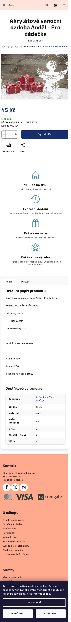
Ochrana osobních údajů (16, 554)
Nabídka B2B (9, 528)
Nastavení (34, 602)
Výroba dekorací (12, 577)
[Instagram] (24, 487)
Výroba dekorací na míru (16, 546)
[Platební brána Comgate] (32, 497)
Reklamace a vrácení (14, 541)
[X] (15, 487)
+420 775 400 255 (12, 476)
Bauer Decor (35, 40)
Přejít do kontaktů (13, 480)
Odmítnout (18, 613)
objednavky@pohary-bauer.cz (19, 473)
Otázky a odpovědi (13, 520)
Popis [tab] (9, 282)
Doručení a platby (12, 524)
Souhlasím (50, 613)
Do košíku (47, 134)
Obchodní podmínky (14, 550)
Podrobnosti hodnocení (56, 46)
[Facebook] (7, 487)
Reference (8, 533)
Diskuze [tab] (25, 282)
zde (47, 594)
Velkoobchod (10, 537)
